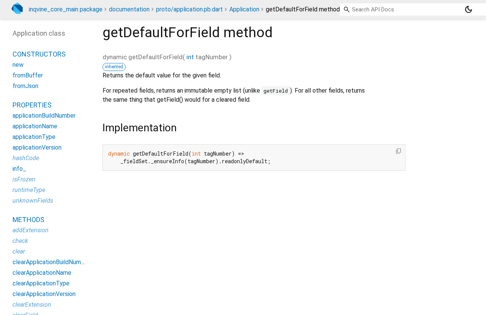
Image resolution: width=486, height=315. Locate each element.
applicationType (34, 136)
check (20, 240)
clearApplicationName (42, 272)
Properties (32, 105)
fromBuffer (28, 75)
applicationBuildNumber (44, 115)
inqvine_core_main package (66, 9)
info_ (19, 168)
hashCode (26, 158)
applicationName (35, 126)
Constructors (39, 54)
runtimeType (29, 190)
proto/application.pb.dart (189, 9)
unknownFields (33, 200)
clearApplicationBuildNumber (51, 262)
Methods (28, 220)
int (190, 57)
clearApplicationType (41, 283)
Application (244, 9)
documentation (129, 9)
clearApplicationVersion (44, 294)
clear (19, 251)
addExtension (31, 230)
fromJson (25, 86)
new (18, 64)
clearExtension (32, 304)
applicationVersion (37, 147)
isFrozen (24, 179)
